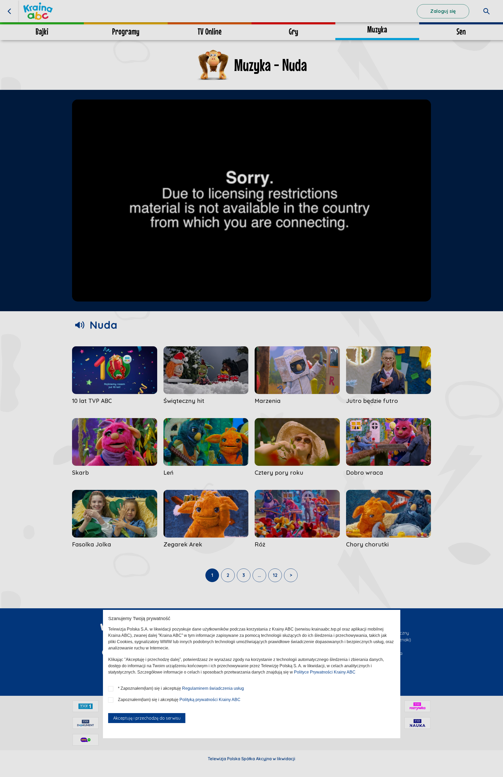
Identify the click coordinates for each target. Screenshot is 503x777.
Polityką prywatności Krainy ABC (209, 699)
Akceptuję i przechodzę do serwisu (147, 718)
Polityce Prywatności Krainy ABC (325, 672)
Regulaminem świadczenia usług (213, 688)
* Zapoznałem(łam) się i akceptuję (181, 688)
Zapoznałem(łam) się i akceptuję (179, 700)
